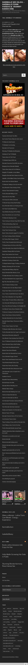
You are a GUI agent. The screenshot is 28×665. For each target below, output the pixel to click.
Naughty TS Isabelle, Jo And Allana (11, 172)
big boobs (15, 608)
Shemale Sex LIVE (8, 512)
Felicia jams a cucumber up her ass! (11, 436)
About (3, 577)
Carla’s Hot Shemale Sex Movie (10, 397)
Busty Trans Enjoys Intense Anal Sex (11, 315)
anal (4, 608)
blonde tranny (6, 613)
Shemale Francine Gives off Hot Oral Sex (12, 416)
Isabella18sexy (7, 534)
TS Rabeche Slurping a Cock (9, 218)
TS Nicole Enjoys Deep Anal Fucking (11, 202)
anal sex (9, 608)
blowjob (14, 613)
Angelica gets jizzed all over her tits (11, 450)
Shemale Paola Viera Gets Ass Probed (12, 257)
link (27, 642)
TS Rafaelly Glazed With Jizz (9, 160)
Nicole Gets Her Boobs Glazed (10, 181)
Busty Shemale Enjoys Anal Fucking (11, 344)
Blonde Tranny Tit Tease (8, 413)
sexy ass (21, 632)
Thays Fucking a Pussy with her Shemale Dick (13, 422)
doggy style (21, 622)
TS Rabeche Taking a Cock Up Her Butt (12, 184)
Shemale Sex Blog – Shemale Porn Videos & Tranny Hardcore (13, 5)
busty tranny (6, 619)
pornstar (15, 632)
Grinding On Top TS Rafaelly (9, 154)
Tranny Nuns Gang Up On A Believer (11, 169)
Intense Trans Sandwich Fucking (10, 190)
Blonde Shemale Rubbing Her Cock (11, 391)
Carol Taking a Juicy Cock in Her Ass (11, 425)
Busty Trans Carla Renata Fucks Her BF (12, 359)
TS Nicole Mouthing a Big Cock (10, 224)
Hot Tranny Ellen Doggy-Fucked (10, 239)
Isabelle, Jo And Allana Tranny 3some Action (13, 178)
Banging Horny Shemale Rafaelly (10, 166)
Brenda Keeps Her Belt (8, 382)
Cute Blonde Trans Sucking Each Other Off (13, 338)
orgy (10, 632)
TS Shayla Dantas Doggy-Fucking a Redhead (13, 263)
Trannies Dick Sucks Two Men (9, 136)
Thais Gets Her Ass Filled (8, 196)
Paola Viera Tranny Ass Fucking (10, 365)
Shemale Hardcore (14, 635)
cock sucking (6, 622)
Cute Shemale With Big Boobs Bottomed (12, 303)
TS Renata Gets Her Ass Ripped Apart (12, 287)
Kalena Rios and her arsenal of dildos (11, 475)
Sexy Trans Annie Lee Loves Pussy (11, 215)
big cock (22, 608)
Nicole (15, 630)
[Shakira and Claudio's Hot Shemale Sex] (8, 61)
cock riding (14, 619)
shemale (5, 635)
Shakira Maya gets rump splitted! (10, 467)
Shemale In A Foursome (8, 148)
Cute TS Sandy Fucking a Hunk (10, 284)
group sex (16, 624)
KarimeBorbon (7, 527)
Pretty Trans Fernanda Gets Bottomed (12, 242)
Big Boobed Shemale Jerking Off (10, 335)
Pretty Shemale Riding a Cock (9, 193)
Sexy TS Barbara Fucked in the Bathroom (12, 341)
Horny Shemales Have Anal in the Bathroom (13, 248)
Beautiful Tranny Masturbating (10, 379)
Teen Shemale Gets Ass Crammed (10, 407)
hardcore (5, 627)
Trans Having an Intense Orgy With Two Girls (13, 221)
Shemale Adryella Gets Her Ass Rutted (12, 318)
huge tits (19, 627)
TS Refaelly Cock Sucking (8, 145)
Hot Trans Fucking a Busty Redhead (11, 236)
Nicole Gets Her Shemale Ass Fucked (11, 353)
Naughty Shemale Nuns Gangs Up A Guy (12, 175)
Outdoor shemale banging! (9, 481)
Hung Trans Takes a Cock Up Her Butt (11, 290)
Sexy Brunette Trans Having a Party (11, 187)
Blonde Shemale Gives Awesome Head (12, 368)
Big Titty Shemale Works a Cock (10, 281)
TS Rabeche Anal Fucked (8, 142)
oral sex (5, 632)
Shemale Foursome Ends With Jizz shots (12, 163)
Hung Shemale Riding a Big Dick (10, 269)
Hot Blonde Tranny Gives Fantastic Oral (12, 309)
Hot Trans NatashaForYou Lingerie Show (12, 278)
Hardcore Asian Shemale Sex (9, 394)
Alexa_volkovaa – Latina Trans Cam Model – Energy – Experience (13, 517)
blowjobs (19, 613)
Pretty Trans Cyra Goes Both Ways (11, 227)
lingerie (10, 630)
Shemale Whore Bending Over (10, 385)
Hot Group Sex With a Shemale (10, 199)
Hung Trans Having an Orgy (9, 230)
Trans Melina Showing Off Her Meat (11, 212)
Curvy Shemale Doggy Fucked (10, 356)
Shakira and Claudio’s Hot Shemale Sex (12, 410)
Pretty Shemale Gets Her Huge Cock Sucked (13, 332)
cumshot (14, 622)
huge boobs (12, 627)
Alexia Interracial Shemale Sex (9, 404)
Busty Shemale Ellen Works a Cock (11, 272)
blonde (10, 611)
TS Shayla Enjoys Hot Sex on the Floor (11, 245)
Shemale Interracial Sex (9, 638)
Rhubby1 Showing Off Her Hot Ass (11, 266)
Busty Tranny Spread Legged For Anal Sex (13, 233)
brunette (5, 616)
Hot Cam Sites (6, 580)
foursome (9, 624)
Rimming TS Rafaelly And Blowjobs (11, 151)
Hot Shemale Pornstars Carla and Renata (12, 400)
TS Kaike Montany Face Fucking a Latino (12, 275)
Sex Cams (5, 541)
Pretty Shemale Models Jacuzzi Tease (11, 428)
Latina (4, 630)
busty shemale (17, 616)
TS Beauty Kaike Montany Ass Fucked (12, 329)
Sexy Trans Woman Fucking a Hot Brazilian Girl (13, 306)
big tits (4, 611)
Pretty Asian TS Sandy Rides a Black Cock (12, 300)
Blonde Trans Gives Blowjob (9, 350)
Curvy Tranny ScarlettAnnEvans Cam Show (13, 294)
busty (10, 616)
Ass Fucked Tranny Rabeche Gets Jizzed (12, 139)
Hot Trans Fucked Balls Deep (9, 208)
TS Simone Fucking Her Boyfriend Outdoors (13, 312)
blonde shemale (6, 439)
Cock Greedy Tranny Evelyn (9, 419)
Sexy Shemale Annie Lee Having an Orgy (12, 205)
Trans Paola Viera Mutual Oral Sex (10, 347)
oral (20, 630)
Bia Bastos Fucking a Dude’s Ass (10, 260)
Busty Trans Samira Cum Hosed (10, 254)
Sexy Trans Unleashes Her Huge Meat (12, 297)
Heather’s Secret (6, 376)
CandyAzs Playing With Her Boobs (11, 251)
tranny (4, 648)
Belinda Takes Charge (7, 388)
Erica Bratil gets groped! (8, 478)
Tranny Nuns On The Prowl (9, 157)
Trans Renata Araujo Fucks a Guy (10, 362)
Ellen (4, 624)
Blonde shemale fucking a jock (10, 442)
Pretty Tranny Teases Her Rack (10, 326)
